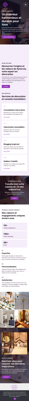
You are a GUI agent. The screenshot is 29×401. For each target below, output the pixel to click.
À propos (14, 385)
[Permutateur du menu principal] (25, 4)
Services (14, 389)
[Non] (27, 395)
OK (15, 398)
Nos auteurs (14, 387)
